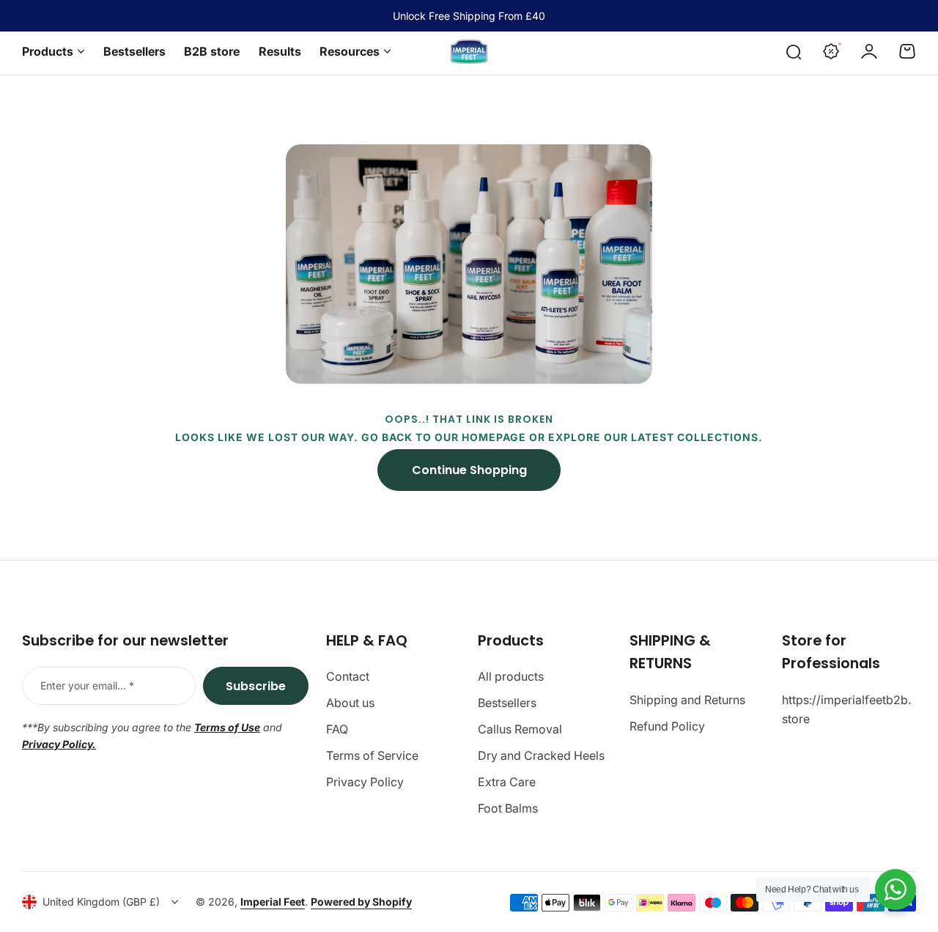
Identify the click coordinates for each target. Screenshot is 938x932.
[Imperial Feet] (469, 52)
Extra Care (507, 781)
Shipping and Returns (687, 699)
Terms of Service (372, 755)
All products (511, 676)
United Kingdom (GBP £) (101, 901)
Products (47, 51)
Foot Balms (508, 808)
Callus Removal (520, 729)
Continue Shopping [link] (469, 470)
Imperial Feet (272, 901)
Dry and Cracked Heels (541, 755)
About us (350, 702)
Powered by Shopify (361, 901)
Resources (350, 51)
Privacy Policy (365, 781)
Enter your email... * (87, 685)
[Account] (869, 51)
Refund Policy (667, 726)
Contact (347, 676)
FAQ (337, 729)
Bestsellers (507, 702)
